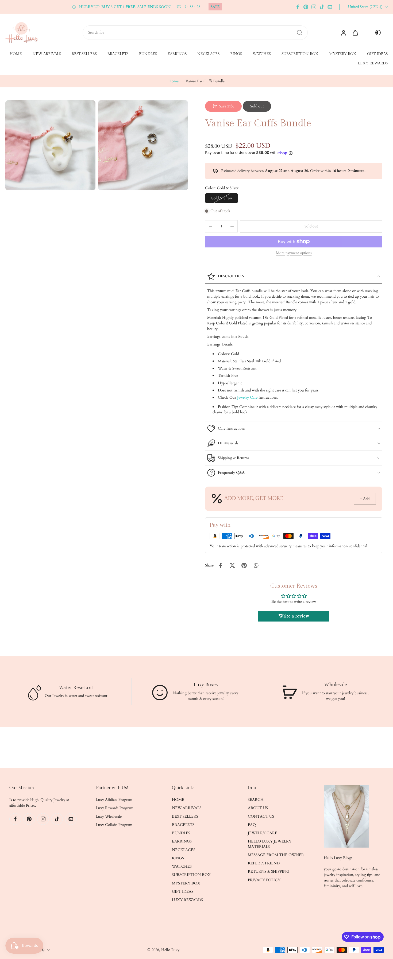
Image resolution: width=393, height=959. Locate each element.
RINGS (236, 54)
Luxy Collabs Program (114, 824)
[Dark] (375, 32)
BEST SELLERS (84, 54)
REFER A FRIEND (264, 863)
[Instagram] (314, 7)
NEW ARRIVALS (47, 54)
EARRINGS (177, 54)
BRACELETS (117, 54)
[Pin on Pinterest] (244, 565)
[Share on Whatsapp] (256, 565)
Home (173, 81)
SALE (215, 6)
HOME (16, 54)
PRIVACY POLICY (264, 880)
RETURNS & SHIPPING (268, 871)
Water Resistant (76, 687)
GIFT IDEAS (377, 54)
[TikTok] (322, 7)
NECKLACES (208, 54)
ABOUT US (258, 808)
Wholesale (335, 685)
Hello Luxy (170, 949)
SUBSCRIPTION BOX (300, 54)
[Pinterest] (306, 7)
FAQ (252, 824)
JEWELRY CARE (262, 833)
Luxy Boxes (206, 685)
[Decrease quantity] (210, 226)
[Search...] (299, 32)
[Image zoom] (50, 145)
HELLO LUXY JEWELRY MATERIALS (269, 844)
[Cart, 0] (355, 32)
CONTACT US (261, 816)
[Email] (330, 7)
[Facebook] (298, 7)
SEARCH (256, 799)
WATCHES (262, 54)
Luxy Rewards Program (114, 808)
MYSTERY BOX (342, 54)
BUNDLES (148, 54)
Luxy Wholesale (109, 816)
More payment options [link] (294, 253)
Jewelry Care (247, 397)
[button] (311, 226)
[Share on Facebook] (220, 565)
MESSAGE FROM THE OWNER (276, 854)
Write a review (294, 616)
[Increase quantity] (232, 226)
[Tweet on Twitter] (232, 565)
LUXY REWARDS (373, 63)
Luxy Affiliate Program (114, 799)
